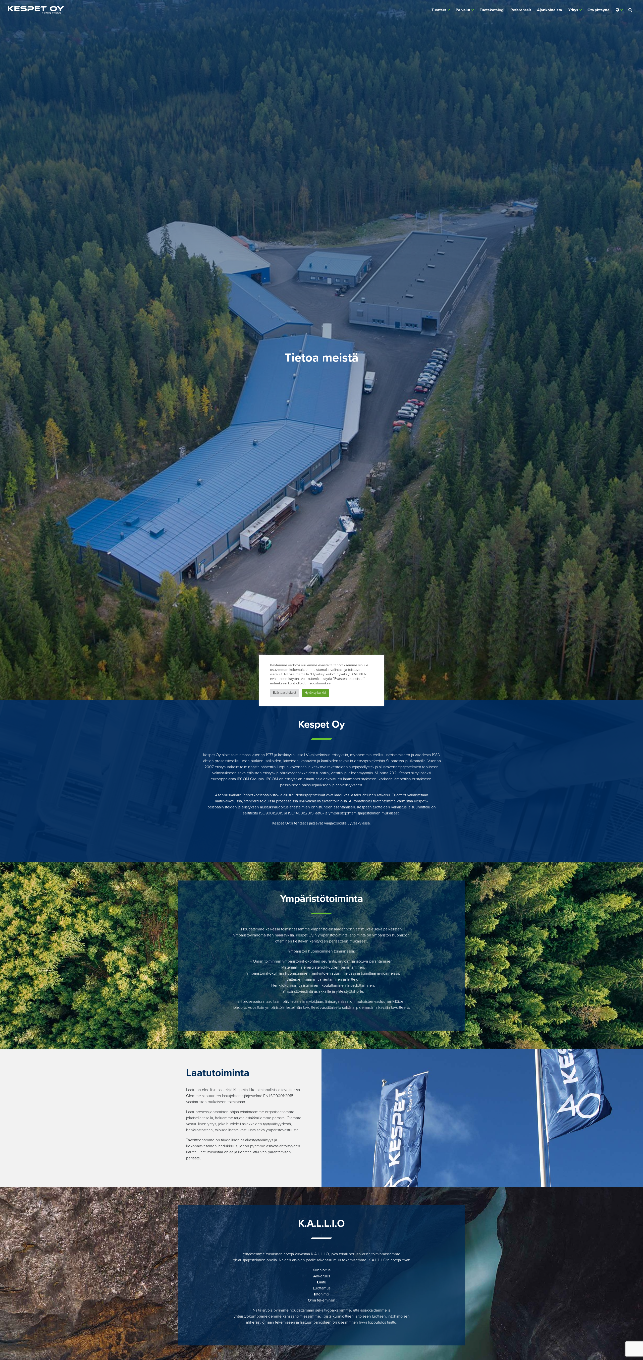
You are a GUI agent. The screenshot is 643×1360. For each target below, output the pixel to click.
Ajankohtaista (549, 10)
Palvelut (463, 10)
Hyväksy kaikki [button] (315, 693)
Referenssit (520, 10)
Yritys (573, 10)
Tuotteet (439, 10)
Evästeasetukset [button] (284, 693)
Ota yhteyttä (598, 10)
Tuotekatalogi (492, 10)
